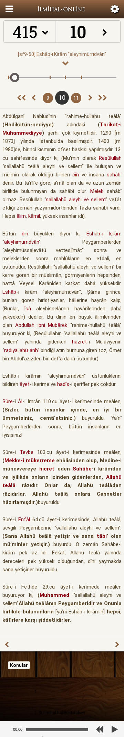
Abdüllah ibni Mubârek (41, 325)
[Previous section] (21, 98)
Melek (96, 191)
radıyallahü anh (20, 350)
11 (76, 98)
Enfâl (24, 519)
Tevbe (26, 452)
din (25, 234)
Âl (20, 401)
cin (75, 175)
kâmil (34, 216)
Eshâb (9, 292)
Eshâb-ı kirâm (104, 234)
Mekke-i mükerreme (29, 460)
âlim (21, 216)
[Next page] (90, 98)
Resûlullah (110, 158)
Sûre (7, 401)
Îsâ (27, 309)
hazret (79, 342)
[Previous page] (34, 98)
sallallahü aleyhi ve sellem (75, 199)
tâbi (102, 536)
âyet (25, 384)
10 (62, 97)
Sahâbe (82, 469)
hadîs (63, 384)
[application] (52, 729)
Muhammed (54, 595)
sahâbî (114, 175)
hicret (46, 469)
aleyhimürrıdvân (21, 242)
